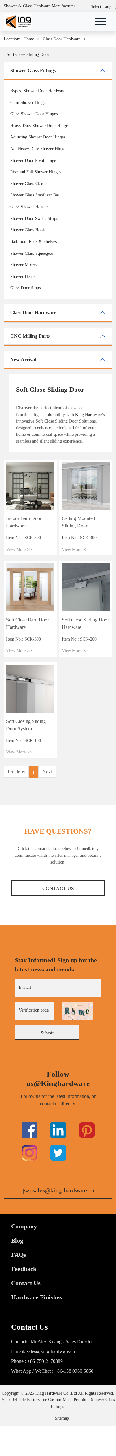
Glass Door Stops (25, 287)
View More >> (19, 549)
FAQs (18, 1254)
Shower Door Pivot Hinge (33, 160)
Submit (47, 1032)
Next (47, 771)
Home (29, 39)
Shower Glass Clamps (29, 183)
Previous (16, 771)
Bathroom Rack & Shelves (33, 241)
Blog (17, 1240)
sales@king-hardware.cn (63, 1190)
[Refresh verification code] (77, 1011)
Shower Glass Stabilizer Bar (34, 194)
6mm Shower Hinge (27, 102)
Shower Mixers (23, 264)
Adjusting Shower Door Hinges (37, 136)
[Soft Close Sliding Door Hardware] (86, 586)
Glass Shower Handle (29, 206)
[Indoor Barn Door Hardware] (30, 485)
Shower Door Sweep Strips (34, 218)
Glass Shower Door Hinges (34, 113)
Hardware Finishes (36, 1297)
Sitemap (62, 1418)
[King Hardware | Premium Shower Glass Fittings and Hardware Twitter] (87, 1129)
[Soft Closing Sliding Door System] (30, 688)
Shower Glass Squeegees (31, 253)
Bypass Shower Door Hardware (37, 90)
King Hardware (88, 414)
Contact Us (58, 888)
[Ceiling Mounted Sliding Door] (86, 485)
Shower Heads (22, 276)
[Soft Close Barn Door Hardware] (30, 586)
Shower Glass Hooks (28, 229)
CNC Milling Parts (30, 336)
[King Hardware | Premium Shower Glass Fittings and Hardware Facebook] (29, 1129)
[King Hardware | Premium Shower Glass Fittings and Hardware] (18, 21)
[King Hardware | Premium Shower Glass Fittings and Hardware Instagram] (29, 1152)
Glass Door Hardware (61, 39)
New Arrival (23, 359)
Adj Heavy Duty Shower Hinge (37, 148)
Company (24, 1226)
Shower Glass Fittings (33, 70)
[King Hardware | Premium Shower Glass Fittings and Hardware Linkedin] (58, 1129)
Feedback (24, 1268)
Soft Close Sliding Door (28, 54)
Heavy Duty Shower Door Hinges (39, 125)
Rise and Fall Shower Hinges (35, 171)
